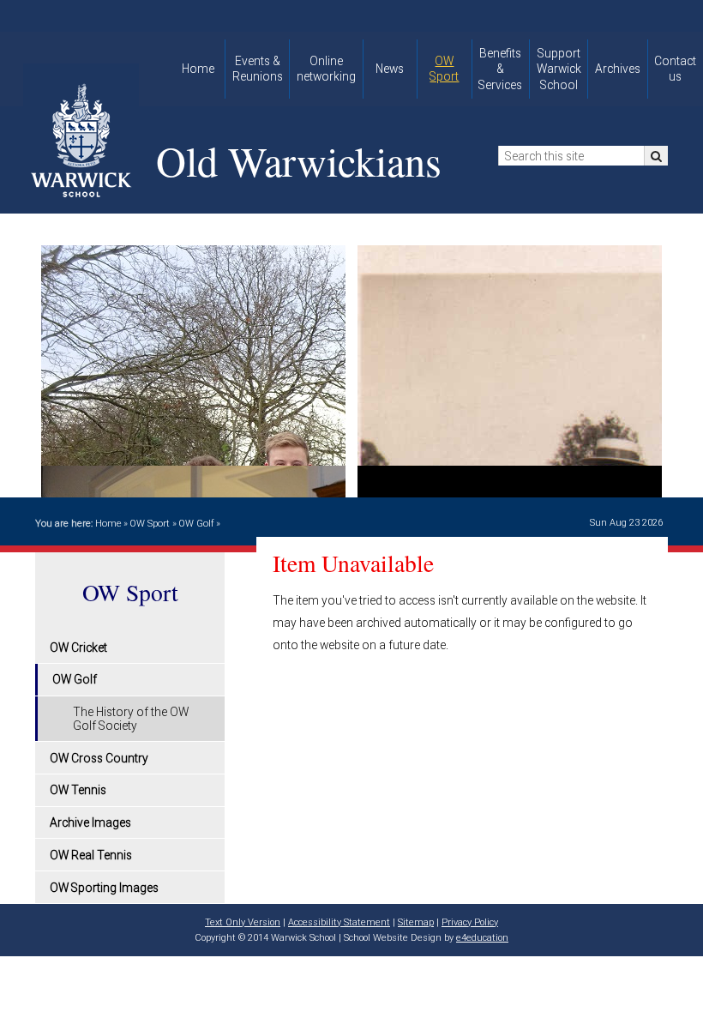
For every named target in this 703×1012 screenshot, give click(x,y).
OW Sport (149, 523)
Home (108, 523)
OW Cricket (78, 647)
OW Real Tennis (91, 855)
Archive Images (90, 822)
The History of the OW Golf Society (131, 718)
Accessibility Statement (339, 922)
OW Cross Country (99, 758)
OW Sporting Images (104, 888)
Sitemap (416, 922)
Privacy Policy (470, 922)
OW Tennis (78, 790)
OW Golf (196, 523)
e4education (482, 937)
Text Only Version (242, 922)
